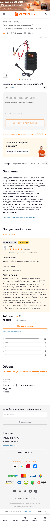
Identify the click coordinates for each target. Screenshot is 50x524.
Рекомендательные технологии (25, 506)
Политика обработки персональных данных (25, 503)
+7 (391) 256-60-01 (11, 441)
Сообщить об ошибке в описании (19, 217)
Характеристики (20, 163)
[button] (5, 518)
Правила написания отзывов (12, 331)
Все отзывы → (9, 234)
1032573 (15, 88)
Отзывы (34, 163)
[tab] (6, 164)
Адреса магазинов (11, 445)
